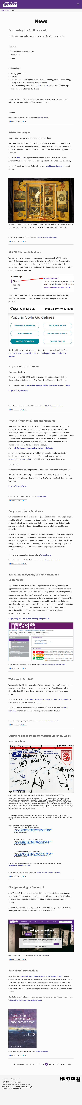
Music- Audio (43, 85)
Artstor (47, 237)
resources (60, 406)
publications (51, 664)
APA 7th (49, 406)
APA (46, 406)
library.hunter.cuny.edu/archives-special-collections (48, 385)
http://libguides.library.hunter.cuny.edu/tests (34, 448)
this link (20, 157)
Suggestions (15, 1079)
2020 (57, 721)
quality (58, 664)
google (44, 560)
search (40, 560)
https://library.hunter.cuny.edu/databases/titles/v (26, 1000)
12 (57, 1064)
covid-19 (52, 721)
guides (54, 406)
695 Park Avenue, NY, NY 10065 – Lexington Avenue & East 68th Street (18, 1088)
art (44, 237)
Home (3, 10)
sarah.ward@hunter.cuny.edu (19, 865)
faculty (39, 872)
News (13, 10)
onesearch (38, 955)
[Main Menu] (77, 4)
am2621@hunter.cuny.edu (19, 459)
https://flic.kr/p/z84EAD (18, 390)
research (56, 560)
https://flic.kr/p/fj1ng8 (17, 486)
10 (50, 1064)
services (47, 721)
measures (44, 496)
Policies (4, 1079)
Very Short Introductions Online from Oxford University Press (41, 976)
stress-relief (44, 117)
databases (53, 237)
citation (41, 406)
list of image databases (55, 166)
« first (13, 1064)
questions (57, 872)
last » (69, 1064)
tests (39, 496)
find (47, 955)
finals (38, 117)
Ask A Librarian (46, 555)
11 (54, 1064)
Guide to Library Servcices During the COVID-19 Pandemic (45, 699)
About (8, 10)
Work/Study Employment (12, 1082)
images (40, 237)
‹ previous (20, 1064)
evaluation (43, 664)
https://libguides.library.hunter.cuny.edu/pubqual (28, 618)
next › (63, 1064)
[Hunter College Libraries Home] (20, 4)
